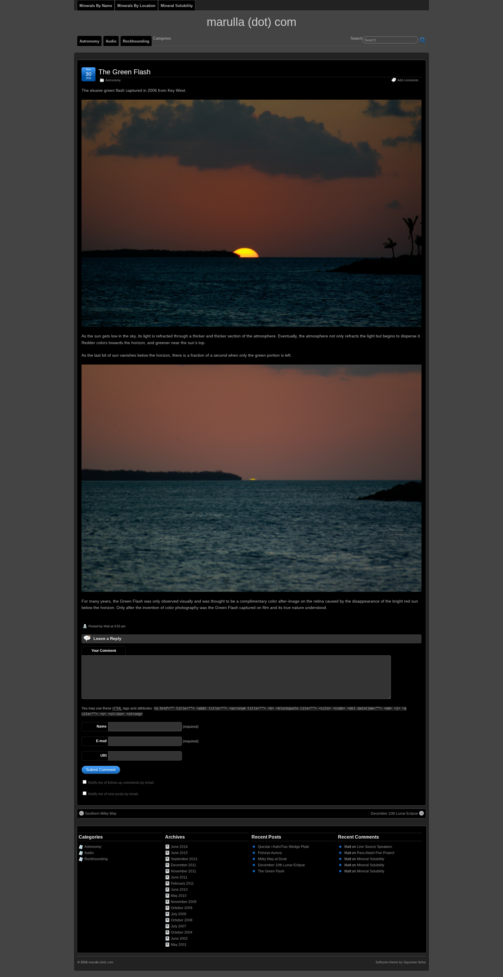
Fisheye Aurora (270, 853)
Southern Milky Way (100, 813)
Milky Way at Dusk (272, 859)
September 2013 (184, 859)
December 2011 (183, 865)
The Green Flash (124, 72)
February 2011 (182, 883)
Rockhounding (136, 41)
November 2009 (183, 902)
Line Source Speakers (374, 847)
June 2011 (179, 877)
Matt (107, 626)
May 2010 (179, 896)
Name (102, 726)
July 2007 (178, 926)
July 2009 (178, 914)
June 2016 (179, 847)
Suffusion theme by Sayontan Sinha (401, 962)
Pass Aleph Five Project (375, 853)
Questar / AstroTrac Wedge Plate (283, 847)
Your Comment (103, 651)
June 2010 (179, 890)
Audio (111, 41)
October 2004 (181, 932)
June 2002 (179, 938)
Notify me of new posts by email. (113, 794)
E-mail (101, 741)
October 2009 (181, 908)
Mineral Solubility (177, 5)
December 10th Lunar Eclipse (394, 813)
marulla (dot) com (251, 21)
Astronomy (89, 41)
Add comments (408, 80)
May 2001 (179, 945)
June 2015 (179, 853)
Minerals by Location (136, 5)
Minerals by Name (95, 5)
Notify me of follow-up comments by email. (121, 783)
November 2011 (183, 871)
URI (103, 756)
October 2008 (181, 920)
